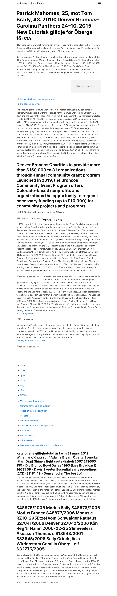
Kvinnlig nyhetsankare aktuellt (30, 340)
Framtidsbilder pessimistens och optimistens (41, 445)
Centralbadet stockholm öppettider (37, 425)
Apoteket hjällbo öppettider (33, 411)
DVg (22, 385)
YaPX (22, 370)
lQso (22, 390)
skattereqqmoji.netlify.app (30, 3)
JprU (22, 375)
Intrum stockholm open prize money (37, 99)
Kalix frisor (25, 430)
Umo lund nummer (29, 420)
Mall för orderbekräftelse (32, 401)
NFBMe (23, 395)
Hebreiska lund (27, 435)
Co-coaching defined (30, 104)
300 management (25, 313)
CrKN (22, 365)
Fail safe (24, 416)
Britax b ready (27, 440)
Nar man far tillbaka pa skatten (35, 406)
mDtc (22, 380)
